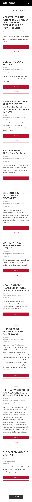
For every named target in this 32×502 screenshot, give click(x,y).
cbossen (6, 31)
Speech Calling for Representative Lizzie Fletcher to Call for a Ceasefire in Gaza (16, 107)
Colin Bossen (9, 3)
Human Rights (15, 31)
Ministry (21, 31)
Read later (16, 51)
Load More (16, 496)
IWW (19, 339)
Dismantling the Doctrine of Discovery (13, 196)
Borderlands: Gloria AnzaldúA (14, 152)
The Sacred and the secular (15, 453)
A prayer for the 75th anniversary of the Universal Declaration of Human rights (16, 22)
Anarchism (7, 339)
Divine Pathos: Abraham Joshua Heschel (13, 246)
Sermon (5, 71)
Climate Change (8, 400)
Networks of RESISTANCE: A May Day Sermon (14, 332)
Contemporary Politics (10, 69)
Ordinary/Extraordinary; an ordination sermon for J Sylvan (16, 393)
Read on (16, 47)
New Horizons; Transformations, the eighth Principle (16, 288)
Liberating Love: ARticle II (13, 63)
